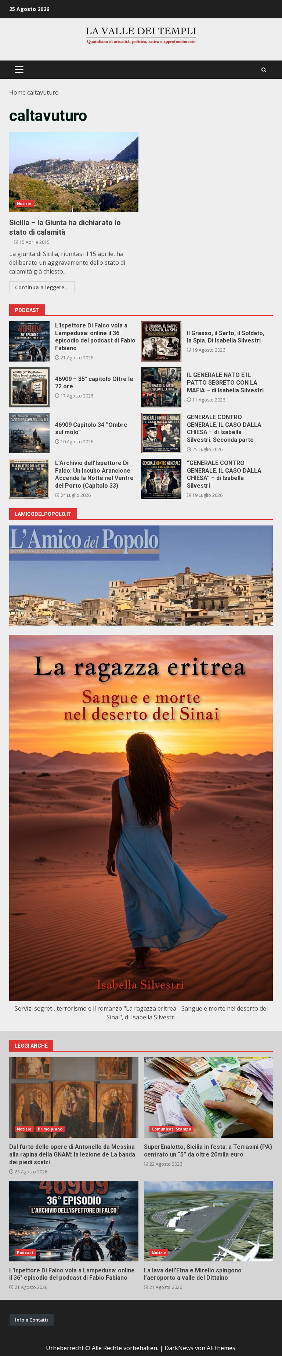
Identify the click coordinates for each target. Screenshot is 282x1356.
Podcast (25, 1252)
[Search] (263, 70)
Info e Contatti (31, 1319)
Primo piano (50, 1129)
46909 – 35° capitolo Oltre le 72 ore (29, 387)
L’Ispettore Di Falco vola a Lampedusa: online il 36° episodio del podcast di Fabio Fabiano (29, 341)
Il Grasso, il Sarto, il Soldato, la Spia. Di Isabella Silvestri (161, 341)
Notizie (24, 203)
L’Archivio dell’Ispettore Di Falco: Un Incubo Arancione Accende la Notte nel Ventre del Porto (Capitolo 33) (29, 479)
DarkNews (179, 1348)
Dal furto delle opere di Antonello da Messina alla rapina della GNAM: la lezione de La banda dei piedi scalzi (73, 1097)
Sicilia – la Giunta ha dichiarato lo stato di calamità (73, 172)
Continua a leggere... (42, 287)
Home (17, 92)
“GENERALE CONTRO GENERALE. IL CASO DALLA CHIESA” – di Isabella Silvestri (161, 479)
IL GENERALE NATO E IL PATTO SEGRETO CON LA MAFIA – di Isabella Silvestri (161, 387)
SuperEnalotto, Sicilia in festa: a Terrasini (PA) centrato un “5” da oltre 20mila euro (208, 1097)
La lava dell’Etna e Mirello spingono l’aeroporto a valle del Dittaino (208, 1221)
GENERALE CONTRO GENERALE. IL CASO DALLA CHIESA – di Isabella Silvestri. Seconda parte (161, 433)
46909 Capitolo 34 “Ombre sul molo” (29, 433)
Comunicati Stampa (172, 1129)
